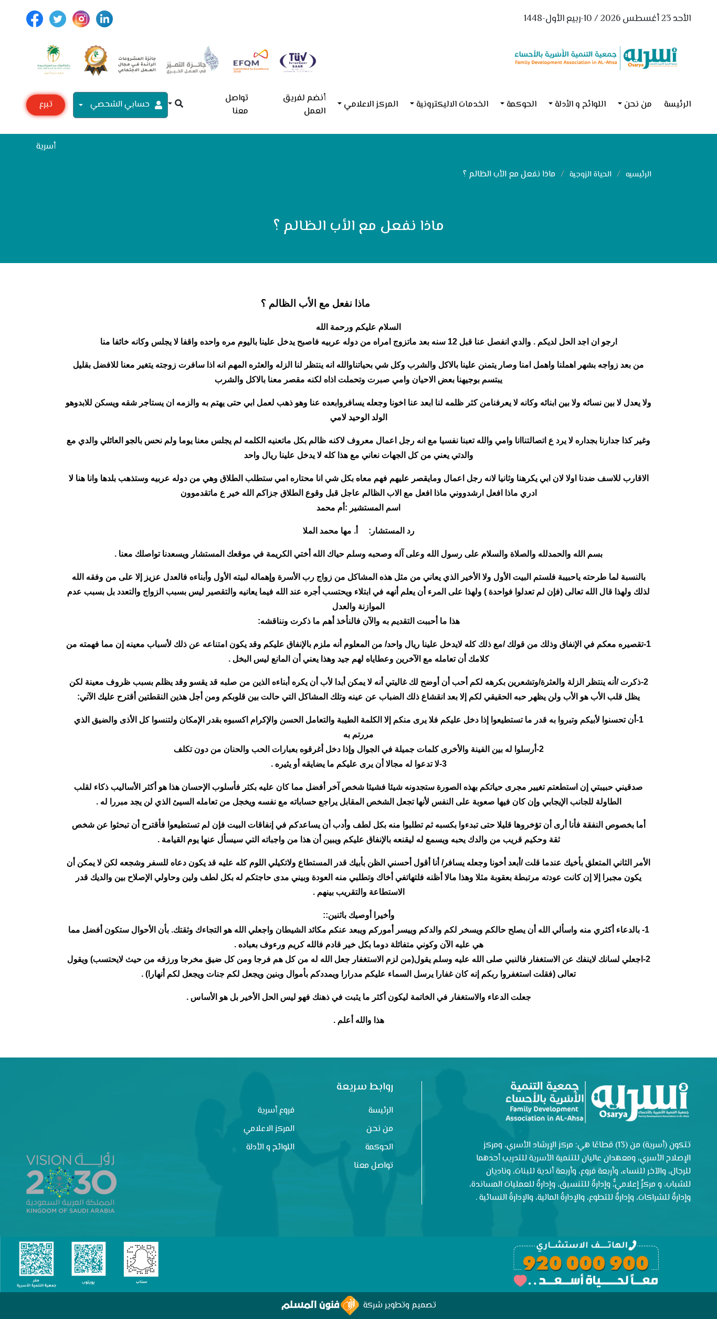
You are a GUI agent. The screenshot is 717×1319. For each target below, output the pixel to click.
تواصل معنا (236, 105)
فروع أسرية (276, 1110)
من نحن (638, 104)
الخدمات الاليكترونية (452, 104)
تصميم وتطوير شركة (397, 1305)
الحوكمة (521, 104)
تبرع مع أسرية (46, 107)
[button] (175, 104)
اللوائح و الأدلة (580, 104)
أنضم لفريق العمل (304, 105)
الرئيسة (677, 104)
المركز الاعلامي (371, 104)
